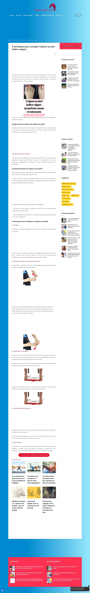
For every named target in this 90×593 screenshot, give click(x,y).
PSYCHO (58, 15)
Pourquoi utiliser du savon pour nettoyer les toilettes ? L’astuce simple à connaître (74, 168)
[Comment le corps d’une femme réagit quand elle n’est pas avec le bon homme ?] (64, 254)
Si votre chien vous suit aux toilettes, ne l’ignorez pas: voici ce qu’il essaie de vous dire (74, 233)
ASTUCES (18, 15)
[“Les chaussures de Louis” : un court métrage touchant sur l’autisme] (64, 66)
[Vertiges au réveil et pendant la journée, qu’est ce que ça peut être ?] (64, 247)
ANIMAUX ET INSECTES (47, 15)
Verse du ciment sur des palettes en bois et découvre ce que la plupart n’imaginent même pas (74, 240)
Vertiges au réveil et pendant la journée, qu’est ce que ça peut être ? (73, 248)
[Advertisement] (45, 28)
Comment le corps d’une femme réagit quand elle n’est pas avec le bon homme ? (74, 255)
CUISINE (37, 15)
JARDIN (65, 195)
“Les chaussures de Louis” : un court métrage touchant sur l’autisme (73, 67)
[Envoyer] (78, 45)
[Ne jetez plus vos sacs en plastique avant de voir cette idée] (64, 73)
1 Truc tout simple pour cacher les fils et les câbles (73, 220)
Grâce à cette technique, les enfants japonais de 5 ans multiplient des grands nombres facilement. (29, 579)
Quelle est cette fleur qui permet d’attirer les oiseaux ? (73, 86)
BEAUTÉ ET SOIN (27, 15)
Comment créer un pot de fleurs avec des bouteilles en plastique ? (74, 79)
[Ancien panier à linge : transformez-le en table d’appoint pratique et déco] (64, 160)
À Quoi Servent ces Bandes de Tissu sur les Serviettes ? (74, 226)
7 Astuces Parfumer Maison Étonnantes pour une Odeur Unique (74, 154)
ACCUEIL (11, 15)
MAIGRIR (75, 195)
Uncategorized (67, 204)
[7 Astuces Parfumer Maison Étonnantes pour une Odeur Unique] (64, 154)
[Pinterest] (79, 15)
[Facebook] (77, 15)
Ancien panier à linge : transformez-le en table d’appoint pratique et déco (74, 161)
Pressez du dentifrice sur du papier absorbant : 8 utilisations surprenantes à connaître (74, 147)
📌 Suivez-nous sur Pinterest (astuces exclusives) (34, 455)
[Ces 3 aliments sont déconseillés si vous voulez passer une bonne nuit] (12, 574)
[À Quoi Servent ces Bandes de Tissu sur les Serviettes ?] (64, 226)
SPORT (9, 40)
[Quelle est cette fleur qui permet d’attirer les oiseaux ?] (64, 85)
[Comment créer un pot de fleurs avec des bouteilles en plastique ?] (64, 79)
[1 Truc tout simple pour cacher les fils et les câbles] (64, 220)
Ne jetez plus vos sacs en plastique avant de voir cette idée (73, 73)
